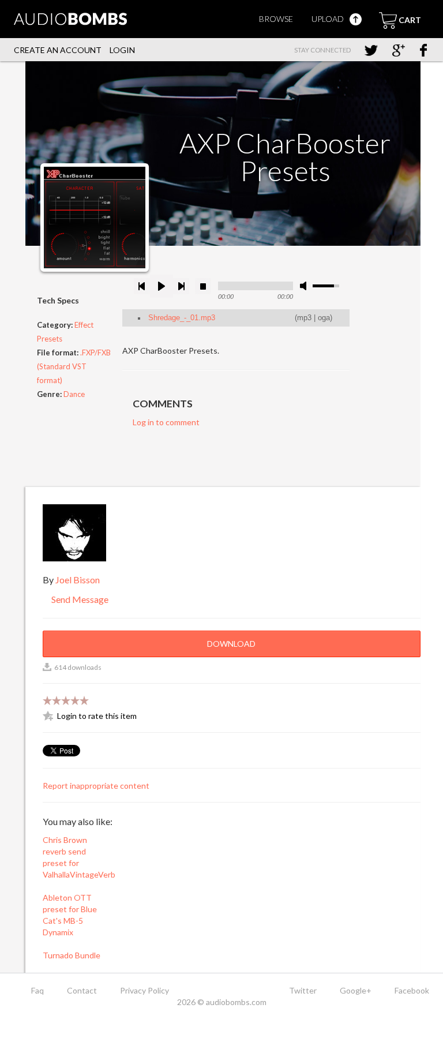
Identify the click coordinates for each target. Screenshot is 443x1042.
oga (324, 318)
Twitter (303, 990)
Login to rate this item (97, 716)
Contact (82, 990)
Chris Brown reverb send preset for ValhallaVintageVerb (77, 857)
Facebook (412, 990)
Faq (37, 990)
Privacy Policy (144, 990)
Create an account (58, 50)
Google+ (355, 990)
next (181, 286)
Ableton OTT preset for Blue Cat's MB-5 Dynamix (70, 915)
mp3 (304, 318)
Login (122, 50)
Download (231, 644)
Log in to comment (166, 422)
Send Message (79, 599)
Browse (276, 19)
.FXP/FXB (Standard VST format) (74, 366)
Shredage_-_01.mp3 (181, 318)
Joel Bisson (77, 579)
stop (203, 286)
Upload (328, 19)
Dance (74, 394)
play (161, 286)
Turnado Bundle (71, 955)
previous (142, 286)
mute (305, 286)
